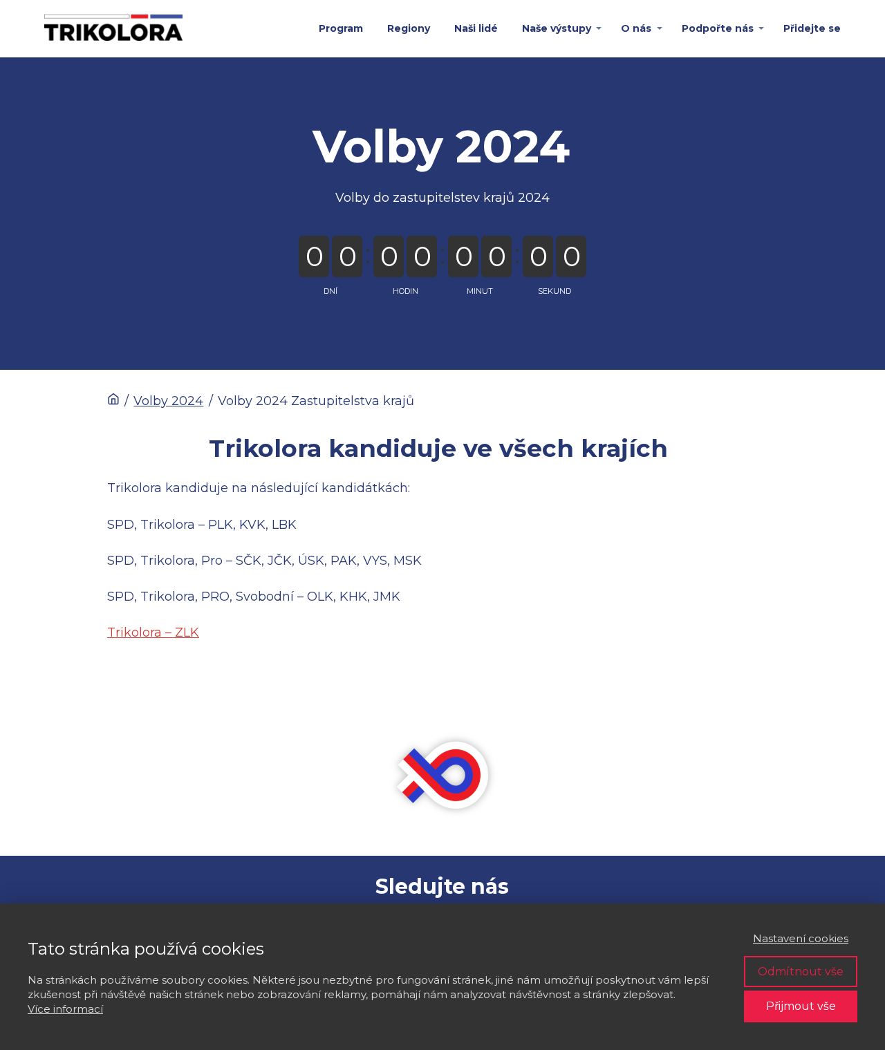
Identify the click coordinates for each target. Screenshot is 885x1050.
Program (341, 28)
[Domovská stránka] (113, 401)
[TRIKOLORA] (113, 29)
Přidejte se (812, 28)
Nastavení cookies (800, 938)
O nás (636, 28)
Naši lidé (476, 28)
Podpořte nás (718, 28)
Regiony (408, 28)
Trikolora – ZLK (153, 632)
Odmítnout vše (801, 971)
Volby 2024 (168, 401)
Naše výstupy (556, 28)
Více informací (65, 1008)
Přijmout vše (801, 1006)
